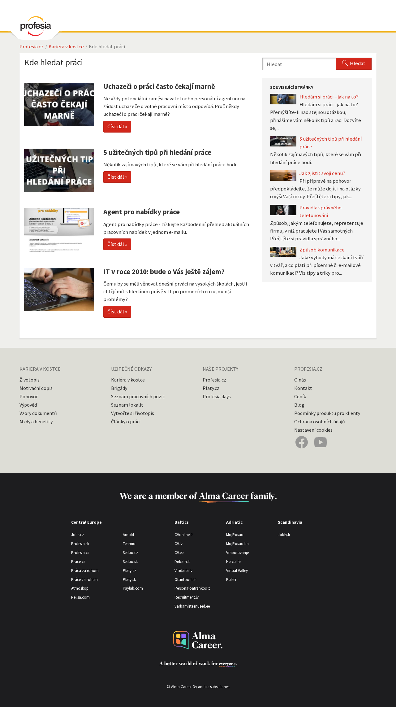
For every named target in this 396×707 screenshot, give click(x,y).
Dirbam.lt (182, 561)
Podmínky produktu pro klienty (327, 413)
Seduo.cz (130, 552)
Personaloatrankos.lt (192, 588)
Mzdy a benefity (36, 421)
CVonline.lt (183, 534)
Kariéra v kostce (128, 380)
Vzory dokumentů (38, 413)
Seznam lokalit (127, 405)
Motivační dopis (36, 388)
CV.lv (178, 543)
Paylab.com (133, 588)
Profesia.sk (80, 543)
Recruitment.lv (186, 597)
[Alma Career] (198, 640)
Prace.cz (78, 561)
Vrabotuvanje (237, 552)
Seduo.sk (130, 561)
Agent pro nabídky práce (141, 211)
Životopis (29, 380)
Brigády (119, 388)
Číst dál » (117, 126)
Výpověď (28, 405)
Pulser (231, 579)
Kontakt (303, 388)
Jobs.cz (77, 534)
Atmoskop (79, 588)
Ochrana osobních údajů (319, 421)
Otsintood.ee (185, 579)
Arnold (128, 534)
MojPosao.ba (237, 543)
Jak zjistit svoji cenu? (322, 173)
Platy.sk (129, 579)
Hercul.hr (233, 561)
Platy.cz (211, 388)
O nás (300, 380)
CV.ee (178, 552)
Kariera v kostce (66, 46)
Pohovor (28, 396)
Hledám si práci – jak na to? (329, 96)
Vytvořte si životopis (132, 413)
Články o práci (125, 421)
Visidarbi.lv (183, 570)
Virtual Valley (237, 570)
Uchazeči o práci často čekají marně (159, 86)
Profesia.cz (31, 46)
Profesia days (217, 396)
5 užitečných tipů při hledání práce (157, 152)
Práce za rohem (84, 579)
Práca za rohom (85, 570)
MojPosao (234, 534)
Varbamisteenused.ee (192, 606)
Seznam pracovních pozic (138, 396)
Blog (299, 405)
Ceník (300, 396)
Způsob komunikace (322, 249)
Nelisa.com (80, 597)
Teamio (129, 543)
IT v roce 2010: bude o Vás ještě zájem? (164, 271)
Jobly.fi (284, 534)
